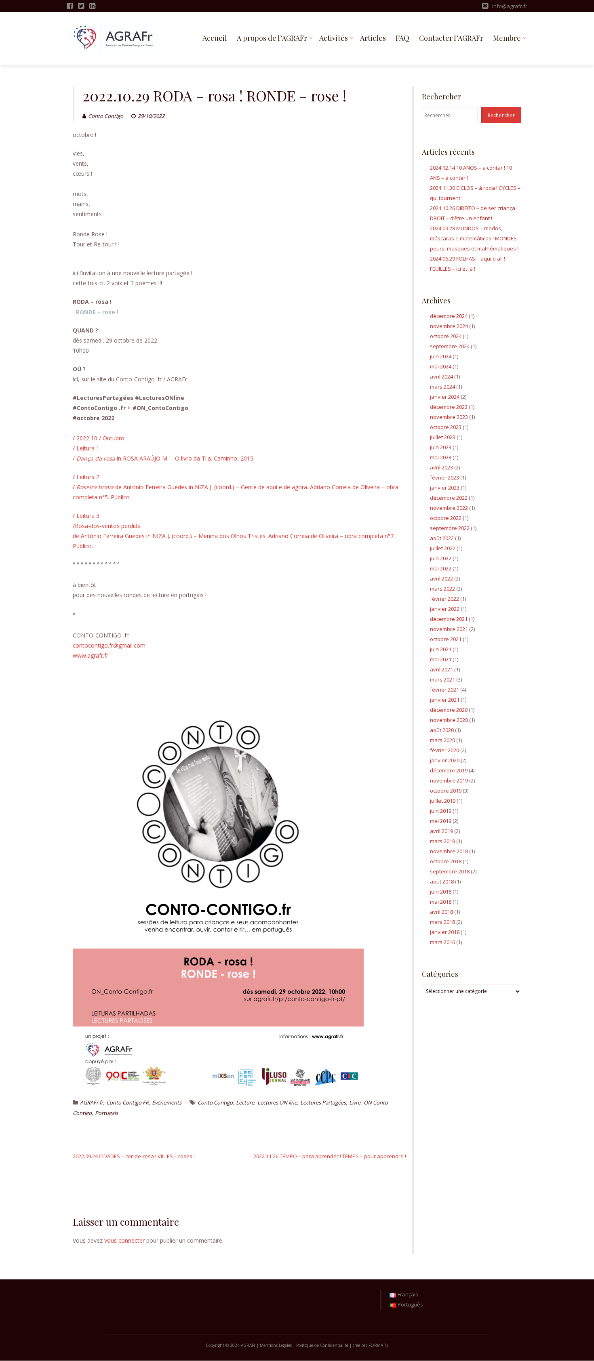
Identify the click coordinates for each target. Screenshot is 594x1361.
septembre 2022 (450, 528)
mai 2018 (440, 901)
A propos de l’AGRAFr (272, 38)
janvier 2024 (444, 396)
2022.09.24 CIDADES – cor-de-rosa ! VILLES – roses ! (134, 1156)
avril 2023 (441, 467)
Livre (354, 1102)
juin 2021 (440, 649)
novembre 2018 (449, 851)
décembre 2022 (449, 497)
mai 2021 (440, 659)
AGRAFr (249, 1345)
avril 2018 (441, 911)
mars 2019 (442, 841)
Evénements (166, 1102)
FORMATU (378, 1345)
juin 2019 (440, 810)
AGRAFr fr (91, 1102)
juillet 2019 (442, 800)
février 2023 (444, 477)
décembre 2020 (449, 709)
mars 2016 (442, 942)
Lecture (245, 1102)
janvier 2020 (444, 760)
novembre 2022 (449, 507)
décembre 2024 (449, 316)
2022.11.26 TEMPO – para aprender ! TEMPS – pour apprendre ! (329, 1156)
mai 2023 (440, 457)
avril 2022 (441, 578)
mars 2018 (442, 922)
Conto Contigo (105, 116)
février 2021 (444, 689)
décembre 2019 (449, 770)
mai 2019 (440, 821)
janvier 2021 (444, 699)
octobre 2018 (445, 861)
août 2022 (442, 538)
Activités (333, 38)
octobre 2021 (445, 639)
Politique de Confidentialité (322, 1345)
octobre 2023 (445, 427)
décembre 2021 (449, 619)
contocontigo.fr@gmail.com (109, 645)
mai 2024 (440, 366)
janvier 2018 (444, 932)
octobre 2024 (445, 336)
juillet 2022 (442, 548)
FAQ (402, 38)
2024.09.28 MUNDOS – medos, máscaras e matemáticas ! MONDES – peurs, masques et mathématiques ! (475, 238)
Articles (373, 38)
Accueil (214, 38)
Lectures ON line (277, 1102)
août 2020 (442, 730)
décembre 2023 (449, 406)
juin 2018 (440, 891)
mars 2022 (442, 588)
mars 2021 (442, 679)
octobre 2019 (445, 790)
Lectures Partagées (323, 1102)
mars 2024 (442, 386)
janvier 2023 (444, 487)
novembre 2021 (449, 629)
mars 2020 (442, 740)
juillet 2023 (442, 437)
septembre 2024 (450, 346)
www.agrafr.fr (90, 655)
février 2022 (444, 598)
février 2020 (444, 750)
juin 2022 (440, 558)
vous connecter (124, 1240)
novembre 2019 (449, 780)
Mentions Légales (276, 1345)
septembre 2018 (450, 871)
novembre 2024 (449, 326)
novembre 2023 (449, 417)
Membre (507, 38)
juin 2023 (440, 447)
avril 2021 (441, 669)
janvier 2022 (444, 608)
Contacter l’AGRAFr (451, 38)
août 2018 (442, 881)
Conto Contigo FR (127, 1102)
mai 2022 (440, 568)
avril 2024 (441, 376)
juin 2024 (440, 356)
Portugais (106, 1113)
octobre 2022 (445, 518)
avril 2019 (441, 831)
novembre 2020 (449, 720)
